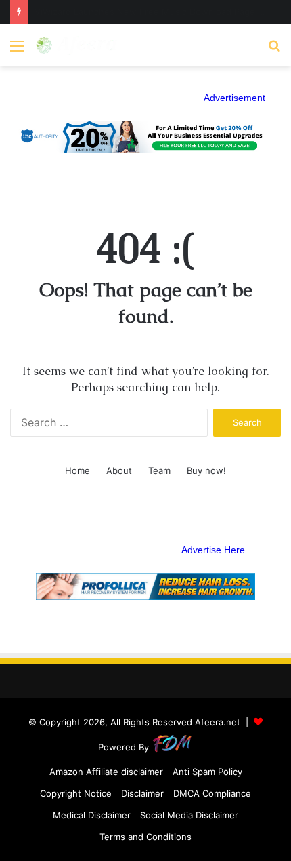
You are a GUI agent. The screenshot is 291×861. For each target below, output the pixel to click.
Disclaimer (142, 793)
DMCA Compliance (212, 793)
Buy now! (206, 470)
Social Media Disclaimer (189, 814)
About (119, 470)
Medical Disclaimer (92, 814)
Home (77, 470)
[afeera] (77, 45)
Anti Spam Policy (207, 771)
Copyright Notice (76, 793)
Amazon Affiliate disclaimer (106, 771)
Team (159, 470)
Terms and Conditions (145, 836)
